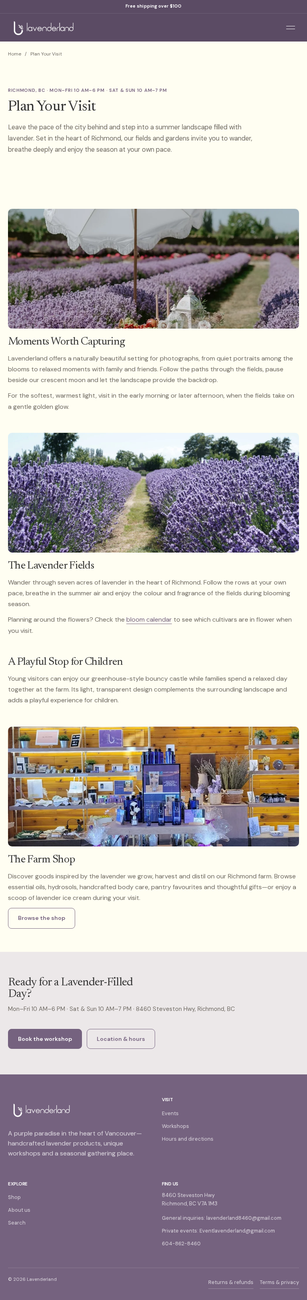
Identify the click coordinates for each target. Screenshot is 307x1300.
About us (19, 1210)
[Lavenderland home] (140, 27)
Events (170, 1113)
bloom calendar (149, 619)
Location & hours (121, 1038)
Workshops (175, 1126)
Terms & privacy (279, 1282)
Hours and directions (187, 1139)
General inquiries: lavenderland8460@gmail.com (221, 1218)
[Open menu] (290, 27)
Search (17, 1222)
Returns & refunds (230, 1282)
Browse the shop (41, 917)
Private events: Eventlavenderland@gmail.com (218, 1230)
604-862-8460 (181, 1243)
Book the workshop (45, 1038)
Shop (14, 1197)
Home (14, 54)
